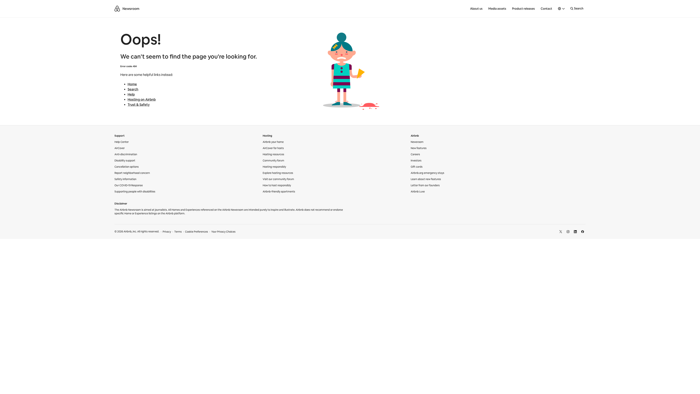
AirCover (119, 148)
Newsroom (130, 9)
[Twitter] (561, 232)
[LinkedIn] (575, 232)
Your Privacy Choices (223, 231)
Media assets (497, 9)
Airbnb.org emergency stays (427, 173)
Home (132, 84)
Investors (416, 160)
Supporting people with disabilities (134, 191)
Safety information (125, 179)
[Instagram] (568, 232)
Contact (546, 9)
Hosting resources (273, 154)
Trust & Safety (139, 105)
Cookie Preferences (196, 231)
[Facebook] (583, 232)
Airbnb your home (273, 142)
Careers (415, 154)
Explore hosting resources (278, 173)
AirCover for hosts (273, 148)
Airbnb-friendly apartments (279, 191)
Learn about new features (426, 179)
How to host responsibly (277, 185)
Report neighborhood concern (132, 173)
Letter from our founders (425, 185)
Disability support (124, 160)
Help (131, 94)
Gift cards (417, 166)
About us (476, 9)
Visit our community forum (278, 179)
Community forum (273, 160)
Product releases (523, 9)
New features (419, 148)
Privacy (167, 231)
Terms (178, 231)
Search (133, 89)
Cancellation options (126, 166)
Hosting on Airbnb (142, 99)
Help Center (121, 142)
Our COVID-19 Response (128, 185)
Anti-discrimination (125, 154)
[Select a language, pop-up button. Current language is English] (561, 8)
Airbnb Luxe (418, 191)
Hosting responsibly (274, 166)
